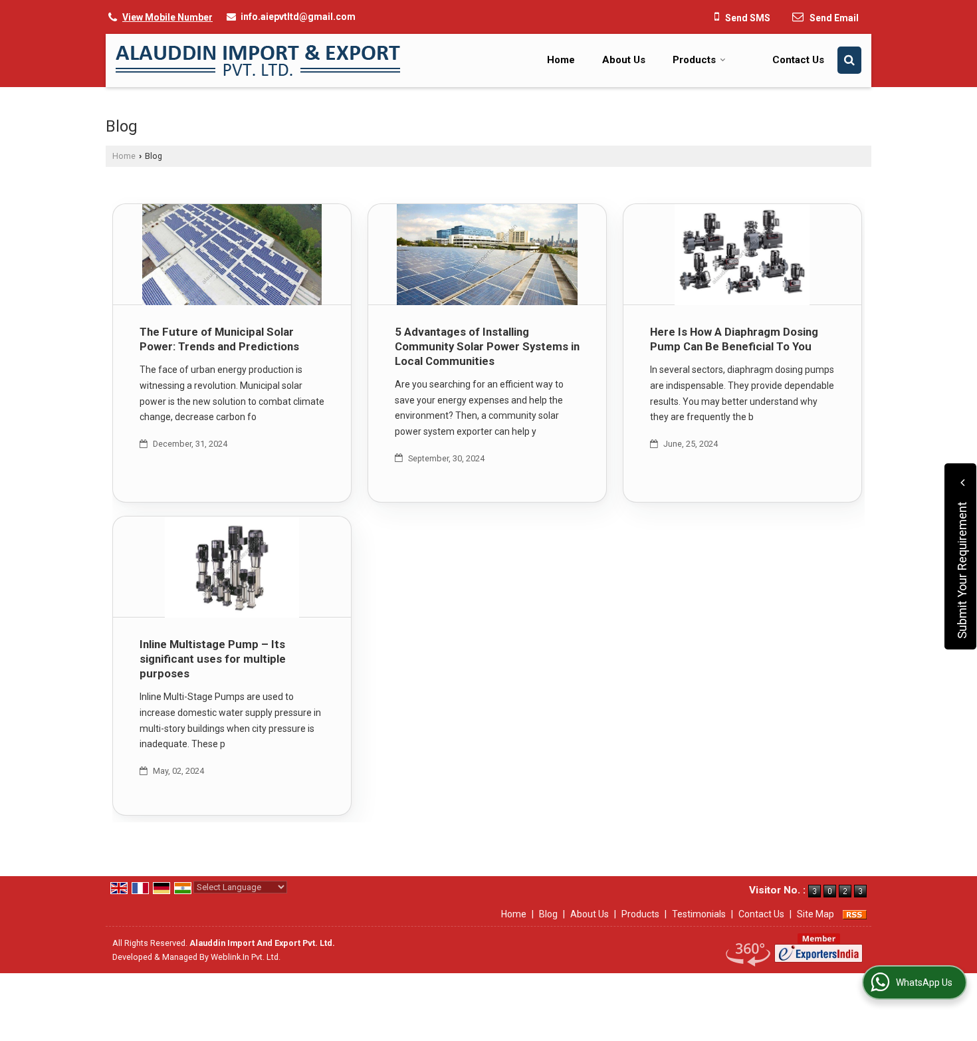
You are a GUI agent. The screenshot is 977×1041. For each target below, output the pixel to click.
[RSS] (855, 914)
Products (694, 60)
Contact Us (798, 60)
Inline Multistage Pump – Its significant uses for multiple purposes (213, 658)
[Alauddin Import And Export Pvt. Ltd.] (258, 60)
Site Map (815, 914)
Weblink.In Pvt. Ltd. (245, 957)
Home (561, 60)
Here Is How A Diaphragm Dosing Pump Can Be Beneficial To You (734, 339)
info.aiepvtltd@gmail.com (298, 16)
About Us (623, 60)
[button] (167, 17)
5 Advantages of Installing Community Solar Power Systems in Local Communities (487, 346)
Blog (548, 914)
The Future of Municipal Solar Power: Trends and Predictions (219, 339)
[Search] (849, 60)
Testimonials (699, 914)
